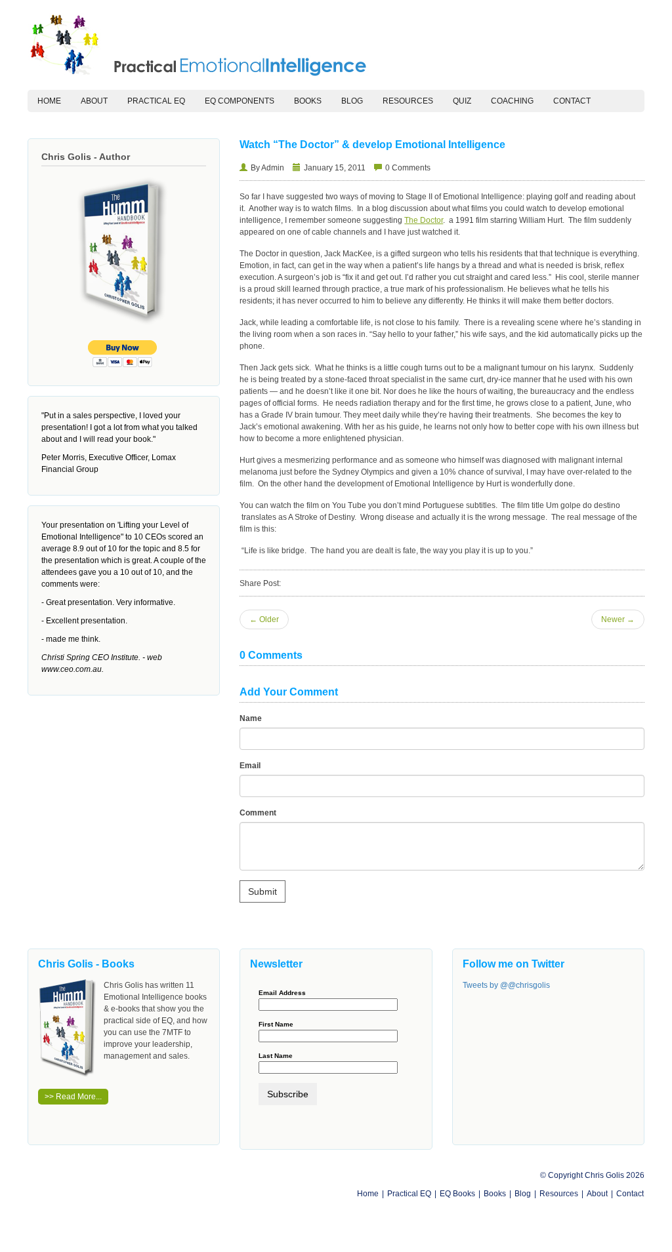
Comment (258, 812)
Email (250, 765)
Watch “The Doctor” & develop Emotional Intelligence (372, 144)
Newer (618, 619)
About (94, 101)
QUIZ (462, 101)
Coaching (512, 101)
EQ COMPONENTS (239, 101)
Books (308, 101)
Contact (572, 101)
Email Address (282, 993)
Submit (262, 891)
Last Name (276, 1056)
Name (251, 718)
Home (54, 101)
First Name (276, 1024)
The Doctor (423, 220)
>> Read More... (73, 1096)
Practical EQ (409, 1193)
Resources (408, 101)
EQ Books (457, 1193)
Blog (352, 101)
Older (264, 619)
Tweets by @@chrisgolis (506, 985)
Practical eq (156, 101)
